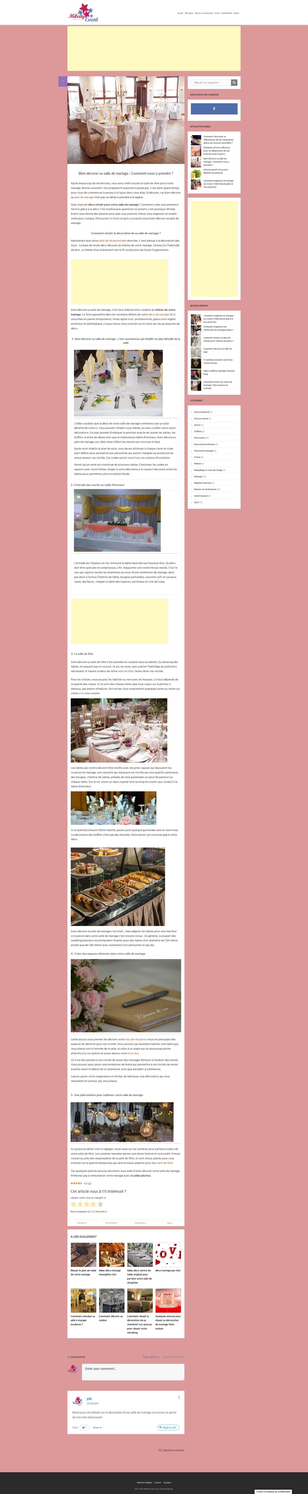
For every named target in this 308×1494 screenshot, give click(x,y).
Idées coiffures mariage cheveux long (219, 372)
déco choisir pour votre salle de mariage (113, 205)
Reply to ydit (169, 1427)
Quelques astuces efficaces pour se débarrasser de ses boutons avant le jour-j (217, 151)
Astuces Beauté (202, 412)
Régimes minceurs (203, 483)
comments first (173, 1357)
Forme (217, 13)
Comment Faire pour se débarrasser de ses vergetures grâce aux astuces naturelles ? (218, 140)
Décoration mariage (203, 451)
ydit (89, 1399)
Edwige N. (82, 1223)
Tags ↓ (170, 1223)
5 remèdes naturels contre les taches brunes (218, 361)
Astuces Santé (201, 419)
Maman (236, 13)
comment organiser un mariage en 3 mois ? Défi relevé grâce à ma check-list (219, 184)
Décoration (189, 13)
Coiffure (198, 431)
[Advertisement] (154, 48)
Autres (197, 425)
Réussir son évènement (204, 13)
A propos (167, 1482)
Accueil (180, 13)
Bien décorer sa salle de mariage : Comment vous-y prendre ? (216, 162)
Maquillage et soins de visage (208, 470)
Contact (157, 1482)
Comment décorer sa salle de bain (218, 350)
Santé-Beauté (226, 13)
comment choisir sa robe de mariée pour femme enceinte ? (219, 339)
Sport (197, 502)
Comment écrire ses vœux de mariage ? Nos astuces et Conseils (218, 385)
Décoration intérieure (204, 444)
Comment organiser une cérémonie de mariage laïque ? (218, 328)
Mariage (198, 477)
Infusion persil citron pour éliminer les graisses (216, 171)
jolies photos (142, 1175)
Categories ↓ (140, 1223)
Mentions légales (144, 1482)
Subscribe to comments (173, 1450)
